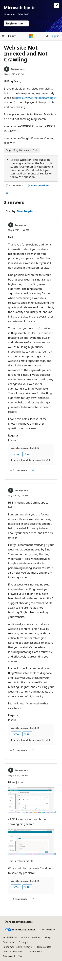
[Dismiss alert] (56, 5)
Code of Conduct (12, 951)
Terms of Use (44, 946)
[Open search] (47, 36)
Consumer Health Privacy (16, 946)
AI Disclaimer (10, 937)
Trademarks (34, 951)
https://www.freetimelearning (35, 98)
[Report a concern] (7, 193)
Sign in (55, 36)
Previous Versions (31, 937)
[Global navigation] (3, 36)
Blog (47, 937)
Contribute (9, 942)
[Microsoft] (31, 36)
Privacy (22, 942)
